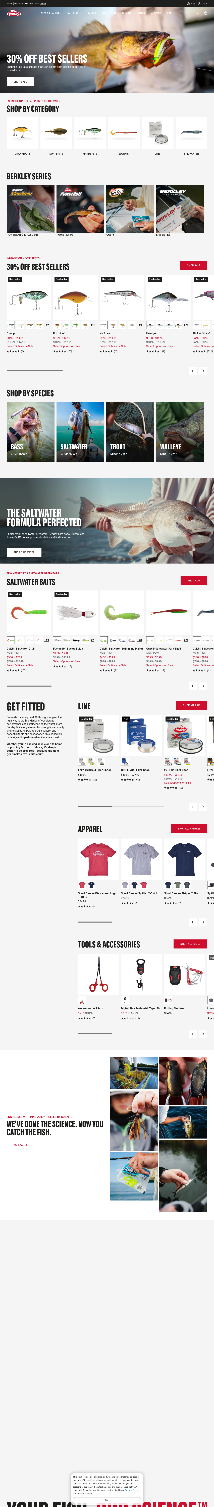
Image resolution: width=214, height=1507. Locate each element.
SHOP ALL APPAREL (189, 828)
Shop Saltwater (24, 552)
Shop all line (191, 705)
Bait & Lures (74, 13)
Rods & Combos (122, 13)
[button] (193, 371)
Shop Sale (20, 82)
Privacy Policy (131, 1490)
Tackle (92, 13)
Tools (142, 13)
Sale (170, 13)
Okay (107, 1500)
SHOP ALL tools (190, 944)
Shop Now (193, 580)
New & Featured (51, 13)
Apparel (156, 13)
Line (104, 13)
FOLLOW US (20, 1145)
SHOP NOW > (19, 453)
